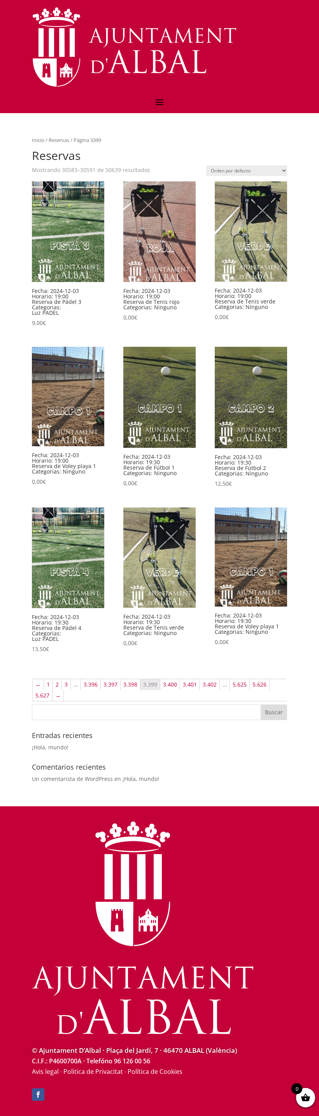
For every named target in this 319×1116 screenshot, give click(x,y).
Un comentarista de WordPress (72, 778)
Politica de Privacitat (93, 1071)
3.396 (91, 684)
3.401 (190, 684)
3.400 (170, 684)
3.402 (210, 684)
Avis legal (45, 1071)
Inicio (38, 140)
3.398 (130, 684)
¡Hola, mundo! (50, 747)
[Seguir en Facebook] (38, 1094)
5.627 (42, 695)
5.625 (240, 684)
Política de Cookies (155, 1071)
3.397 (110, 684)
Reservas (59, 140)
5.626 (259, 684)
